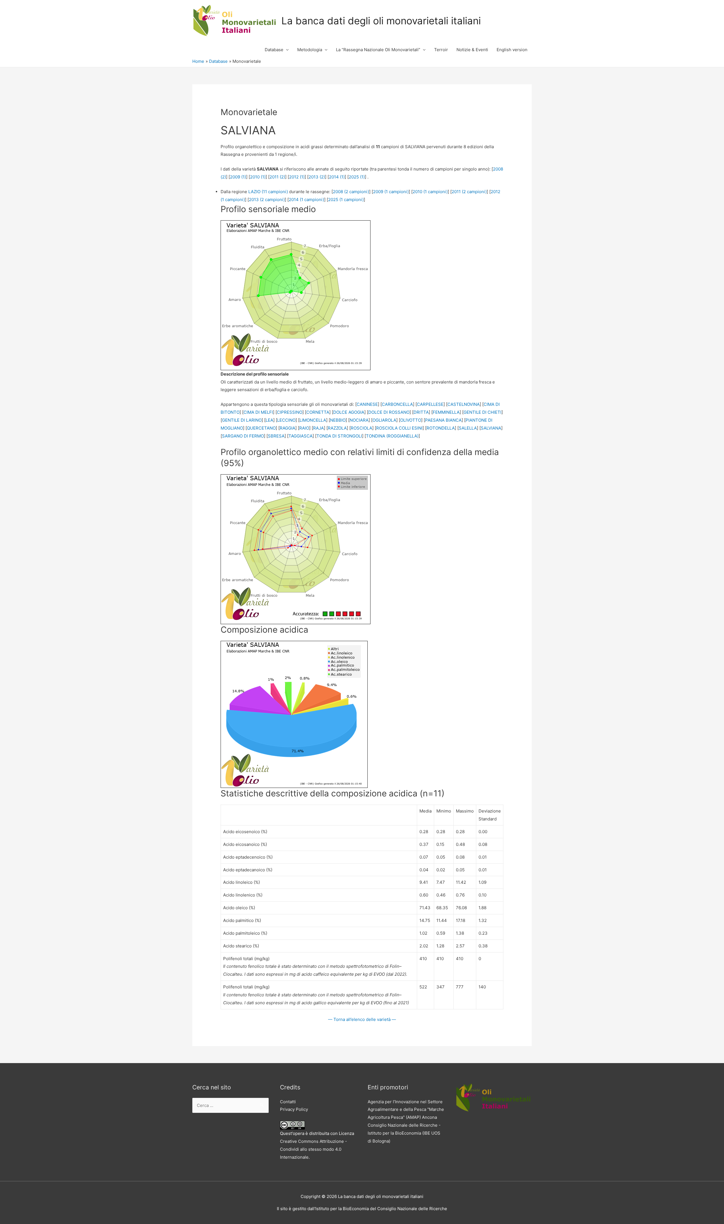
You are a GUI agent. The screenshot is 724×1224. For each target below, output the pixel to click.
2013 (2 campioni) (267, 199)
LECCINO (286, 420)
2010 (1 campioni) (430, 191)
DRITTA (421, 412)
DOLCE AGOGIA (348, 412)
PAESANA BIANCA (443, 420)
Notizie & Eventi (472, 49)
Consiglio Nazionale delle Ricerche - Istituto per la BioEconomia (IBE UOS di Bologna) (404, 1133)
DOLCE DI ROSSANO (389, 412)
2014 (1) (337, 177)
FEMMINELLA (446, 412)
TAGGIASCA (300, 436)
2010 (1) (258, 177)
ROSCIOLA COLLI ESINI (399, 428)
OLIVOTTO (410, 420)
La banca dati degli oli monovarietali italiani (381, 21)
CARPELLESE (430, 404)
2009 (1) (238, 177)
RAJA (318, 428)
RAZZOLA (337, 428)
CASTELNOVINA (463, 404)
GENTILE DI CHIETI (482, 412)
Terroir (441, 49)
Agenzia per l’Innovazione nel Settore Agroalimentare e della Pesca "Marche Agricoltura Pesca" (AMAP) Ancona (406, 1109)
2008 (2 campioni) (351, 191)
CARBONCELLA (397, 404)
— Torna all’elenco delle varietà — (362, 1019)
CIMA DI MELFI (258, 412)
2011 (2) (277, 177)
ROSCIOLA (361, 428)
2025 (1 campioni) (346, 199)
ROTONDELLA (440, 428)
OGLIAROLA (384, 420)
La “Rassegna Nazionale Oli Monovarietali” (378, 49)
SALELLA (468, 428)
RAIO (304, 428)
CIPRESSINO (289, 412)
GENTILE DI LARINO (242, 420)
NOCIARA (359, 420)
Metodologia (309, 49)
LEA (269, 420)
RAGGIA (287, 428)
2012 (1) (297, 177)
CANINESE (367, 404)
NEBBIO (338, 420)
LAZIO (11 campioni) (268, 191)
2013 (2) (317, 177)
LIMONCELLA (312, 420)
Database (274, 49)
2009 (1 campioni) (391, 191)
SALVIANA (491, 428)
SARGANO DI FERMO (243, 436)
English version (512, 49)
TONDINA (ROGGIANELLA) (392, 436)
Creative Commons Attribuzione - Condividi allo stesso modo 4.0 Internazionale (313, 1149)
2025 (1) (357, 177)
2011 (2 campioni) (469, 191)
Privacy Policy (294, 1109)
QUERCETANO (261, 428)
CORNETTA (317, 412)
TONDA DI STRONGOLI (339, 436)
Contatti (288, 1101)
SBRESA (276, 436)
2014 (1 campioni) (306, 199)
